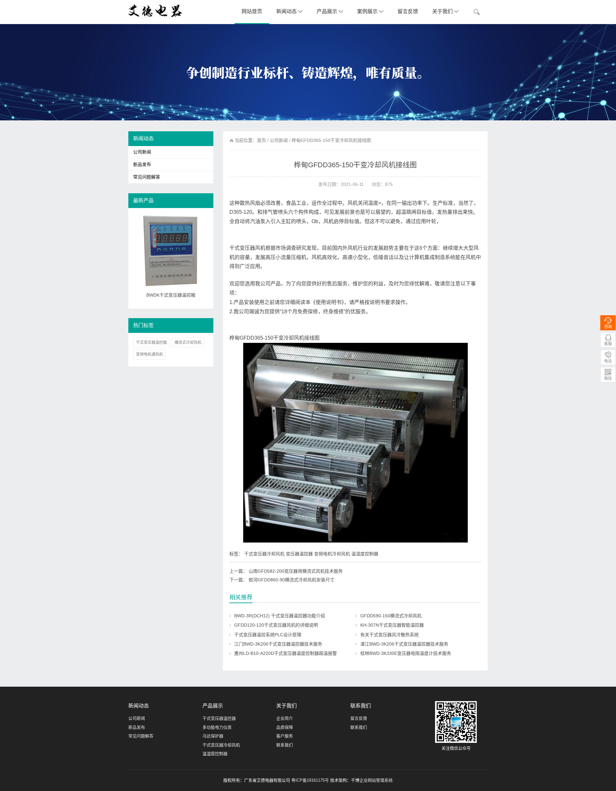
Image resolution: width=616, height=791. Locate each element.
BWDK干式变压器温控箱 (170, 295)
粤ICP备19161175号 (310, 780)
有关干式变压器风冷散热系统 (389, 634)
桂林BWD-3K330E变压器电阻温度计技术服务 (405, 653)
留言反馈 (408, 11)
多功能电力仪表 (217, 727)
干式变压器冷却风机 (221, 745)
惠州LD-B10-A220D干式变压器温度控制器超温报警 (285, 653)
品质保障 (284, 727)
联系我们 (284, 745)
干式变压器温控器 (151, 342)
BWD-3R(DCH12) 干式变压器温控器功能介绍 (279, 615)
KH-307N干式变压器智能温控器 (392, 625)
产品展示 (327, 11)
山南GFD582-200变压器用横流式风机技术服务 (296, 571)
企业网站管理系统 (376, 780)
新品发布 (142, 164)
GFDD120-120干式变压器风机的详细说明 (276, 625)
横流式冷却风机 (188, 342)
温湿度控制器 (214, 753)
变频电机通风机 (149, 354)
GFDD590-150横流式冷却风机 (391, 615)
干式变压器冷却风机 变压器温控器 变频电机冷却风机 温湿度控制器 (311, 553)
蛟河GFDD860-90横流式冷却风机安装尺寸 (291, 579)
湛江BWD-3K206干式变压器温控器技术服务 (404, 644)
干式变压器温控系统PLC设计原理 (267, 634)
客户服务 (284, 736)
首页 (261, 140)
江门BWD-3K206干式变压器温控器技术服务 (278, 644)
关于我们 (443, 11)
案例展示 (368, 11)
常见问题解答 (146, 177)
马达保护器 (212, 736)
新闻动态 (287, 11)
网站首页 (252, 11)
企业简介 (284, 718)
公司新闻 (279, 140)
